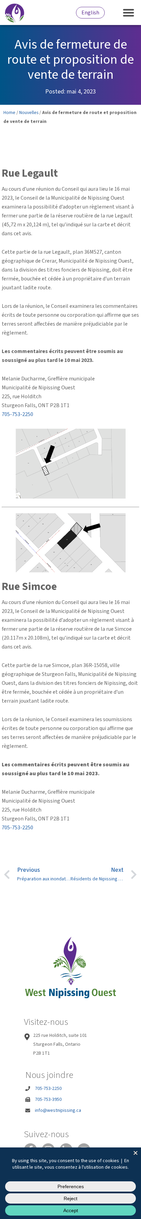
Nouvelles (28, 112)
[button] (129, 12)
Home (9, 112)
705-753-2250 (17, 414)
